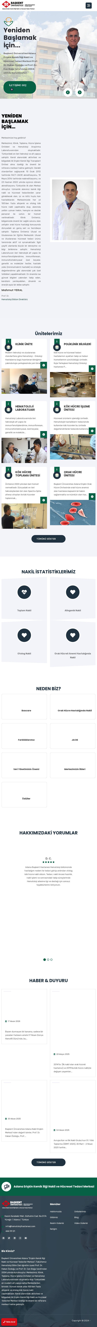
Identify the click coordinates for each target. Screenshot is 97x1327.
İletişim (53, 1229)
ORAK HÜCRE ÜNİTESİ (73, 474)
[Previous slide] (67, 92)
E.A (92, 1321)
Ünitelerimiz (80, 1211)
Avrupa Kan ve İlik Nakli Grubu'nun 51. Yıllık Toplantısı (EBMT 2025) (70, 1135)
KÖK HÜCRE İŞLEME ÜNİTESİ (77, 408)
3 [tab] (51, 960)
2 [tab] (48, 960)
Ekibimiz (54, 1217)
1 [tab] (44, 960)
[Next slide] (79, 92)
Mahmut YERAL (12, 290)
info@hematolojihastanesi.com (20, 1226)
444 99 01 (10, 1231)
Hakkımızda (56, 1211)
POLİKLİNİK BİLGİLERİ (77, 344)
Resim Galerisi (57, 1223)
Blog (76, 1217)
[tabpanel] (48, 870)
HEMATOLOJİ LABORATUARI (25, 408)
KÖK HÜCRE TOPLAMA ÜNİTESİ (27, 474)
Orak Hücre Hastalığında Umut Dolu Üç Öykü (71, 1059)
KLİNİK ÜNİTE (24, 344)
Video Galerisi (81, 1223)
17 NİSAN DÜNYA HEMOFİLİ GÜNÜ (23, 1027)
